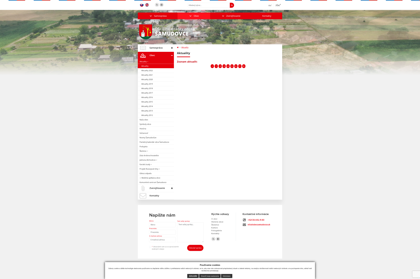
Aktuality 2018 (147, 88)
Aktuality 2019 (147, 84)
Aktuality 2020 (147, 79)
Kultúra (214, 228)
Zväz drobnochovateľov (149, 155)
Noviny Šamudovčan (148, 137)
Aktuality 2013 (147, 111)
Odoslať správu (195, 248)
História (143, 128)
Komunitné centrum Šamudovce (153, 182)
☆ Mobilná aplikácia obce (150, 178)
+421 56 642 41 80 (256, 220)
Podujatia (143, 146)
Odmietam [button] (227, 276)
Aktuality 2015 (147, 102)
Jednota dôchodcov (148, 160)
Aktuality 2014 (147, 106)
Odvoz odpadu (146, 173)
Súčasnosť (144, 133)
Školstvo (143, 151)
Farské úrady (145, 164)
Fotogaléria (216, 231)
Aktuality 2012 (147, 115)
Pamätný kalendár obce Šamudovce (154, 142)
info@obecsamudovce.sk (259, 225)
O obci (214, 219)
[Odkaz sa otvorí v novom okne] (157, 5)
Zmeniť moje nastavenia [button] (210, 276)
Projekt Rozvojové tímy (149, 169)
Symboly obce (145, 124)
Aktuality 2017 (147, 93)
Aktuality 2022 (147, 70)
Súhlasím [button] (193, 276)
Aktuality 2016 (147, 97)
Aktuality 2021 (147, 75)
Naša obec (144, 119)
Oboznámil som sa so (165, 248)
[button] (158, 16)
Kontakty (266, 15)
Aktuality (143, 61)
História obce (217, 222)
